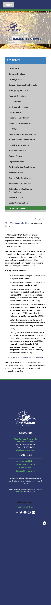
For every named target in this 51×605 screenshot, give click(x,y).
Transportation (16, 197)
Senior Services (16, 172)
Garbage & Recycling (18, 107)
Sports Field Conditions (20, 178)
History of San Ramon (19, 118)
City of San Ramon (12, 223)
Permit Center (15, 156)
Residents (13, 60)
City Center (14, 68)
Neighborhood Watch (19, 145)
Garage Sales (15, 101)
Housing (12, 128)
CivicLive (20, 491)
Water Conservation (18, 203)
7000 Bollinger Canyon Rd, (26, 439)
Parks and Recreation (25, 464)
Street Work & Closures (20, 183)
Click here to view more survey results (27, 357)
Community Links (17, 74)
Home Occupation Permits (21, 123)
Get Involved (15, 112)
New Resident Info (17, 150)
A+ (36, 219)
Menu (9, 4)
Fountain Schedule (17, 96)
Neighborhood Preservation (22, 139)
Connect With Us (25, 507)
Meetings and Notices (25, 461)
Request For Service (25, 471)
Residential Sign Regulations (22, 167)
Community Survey (17, 208)
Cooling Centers (16, 79)
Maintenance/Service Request (23, 134)
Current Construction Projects (23, 85)
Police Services (25, 467)
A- (40, 219)
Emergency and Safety (19, 90)
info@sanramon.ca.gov (25, 450)
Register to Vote (16, 161)
